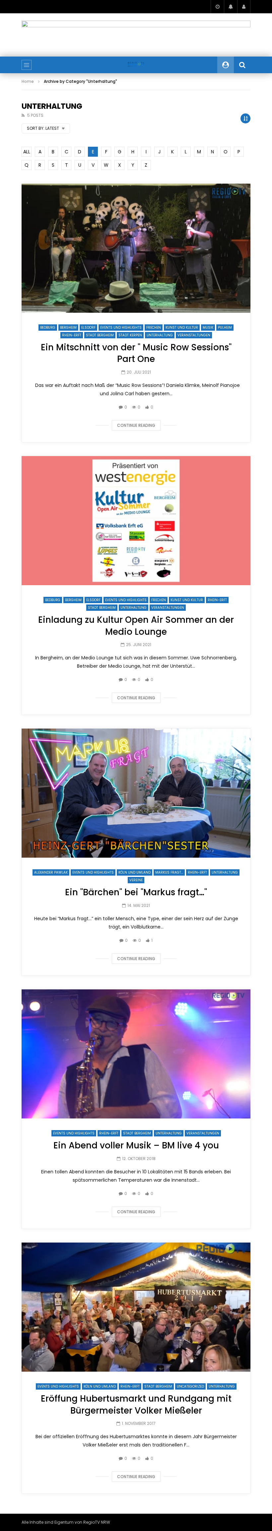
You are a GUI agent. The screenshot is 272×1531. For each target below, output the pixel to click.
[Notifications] (230, 6)
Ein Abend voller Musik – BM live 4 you (136, 1145)
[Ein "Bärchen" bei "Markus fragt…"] (136, 793)
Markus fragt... (169, 872)
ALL (26, 151)
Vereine (136, 880)
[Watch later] (217, 6)
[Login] (243, 6)
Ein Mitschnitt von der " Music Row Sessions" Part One (136, 353)
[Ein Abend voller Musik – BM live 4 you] (136, 1053)
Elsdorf (88, 327)
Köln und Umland (134, 872)
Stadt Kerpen (130, 335)
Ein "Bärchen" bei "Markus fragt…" (136, 892)
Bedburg (47, 327)
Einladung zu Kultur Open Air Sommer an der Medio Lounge (136, 625)
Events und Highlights (121, 327)
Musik (208, 327)
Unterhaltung (160, 335)
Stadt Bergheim (100, 335)
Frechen (153, 327)
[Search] (242, 65)
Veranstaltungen (193, 335)
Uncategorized (190, 1386)
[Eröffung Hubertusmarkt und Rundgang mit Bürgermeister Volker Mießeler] (136, 1307)
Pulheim (225, 327)
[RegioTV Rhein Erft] (136, 65)
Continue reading (136, 425)
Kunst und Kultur (182, 327)
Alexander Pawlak (51, 872)
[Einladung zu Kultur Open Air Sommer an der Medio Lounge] (136, 520)
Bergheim (68, 327)
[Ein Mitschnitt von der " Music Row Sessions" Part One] (136, 248)
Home (28, 81)
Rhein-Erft (71, 335)
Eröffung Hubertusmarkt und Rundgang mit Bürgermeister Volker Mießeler (136, 1404)
